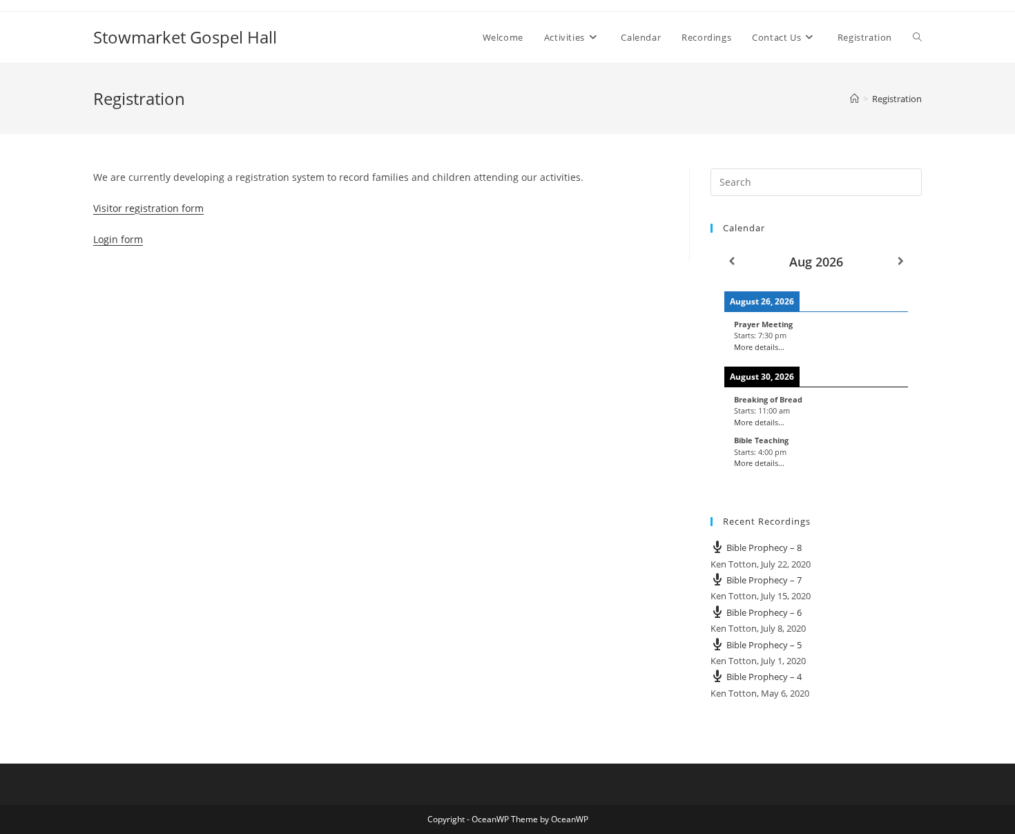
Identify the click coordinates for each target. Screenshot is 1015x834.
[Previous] (731, 261)
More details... (759, 347)
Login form (118, 239)
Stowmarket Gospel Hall (185, 37)
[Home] (854, 99)
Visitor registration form (148, 208)
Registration (897, 99)
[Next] (901, 261)
